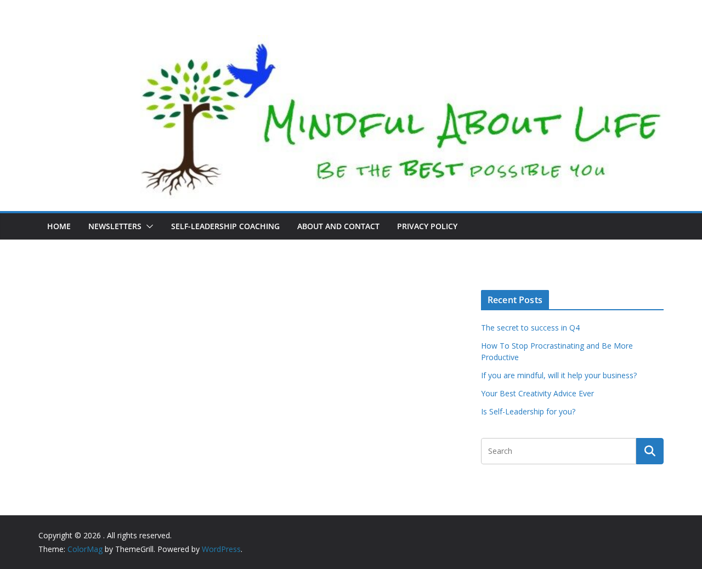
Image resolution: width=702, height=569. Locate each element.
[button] (147, 226)
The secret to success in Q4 (530, 327)
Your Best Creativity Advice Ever (537, 393)
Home (59, 226)
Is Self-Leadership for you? (528, 411)
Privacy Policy (427, 226)
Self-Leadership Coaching (225, 226)
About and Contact (338, 226)
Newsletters (114, 226)
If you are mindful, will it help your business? (559, 375)
